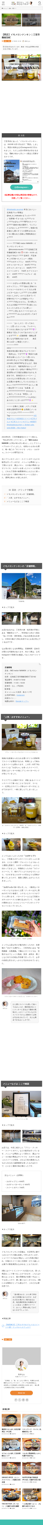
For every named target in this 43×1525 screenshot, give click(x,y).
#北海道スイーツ (23, 418)
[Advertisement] (21, 105)
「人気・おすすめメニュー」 (18, 497)
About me (21, 1393)
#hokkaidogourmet (14, 424)
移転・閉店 (7, 41)
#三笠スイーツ (17, 421)
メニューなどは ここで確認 (18, 501)
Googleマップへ (22, 701)
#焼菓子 (33, 421)
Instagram (21, 695)
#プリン (26, 421)
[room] (27, 1399)
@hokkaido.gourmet (15, 209)
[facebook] (15, 1399)
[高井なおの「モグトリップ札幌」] (21, 3)
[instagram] (23, 1399)
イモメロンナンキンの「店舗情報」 (21, 494)
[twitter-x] (19, 1399)
